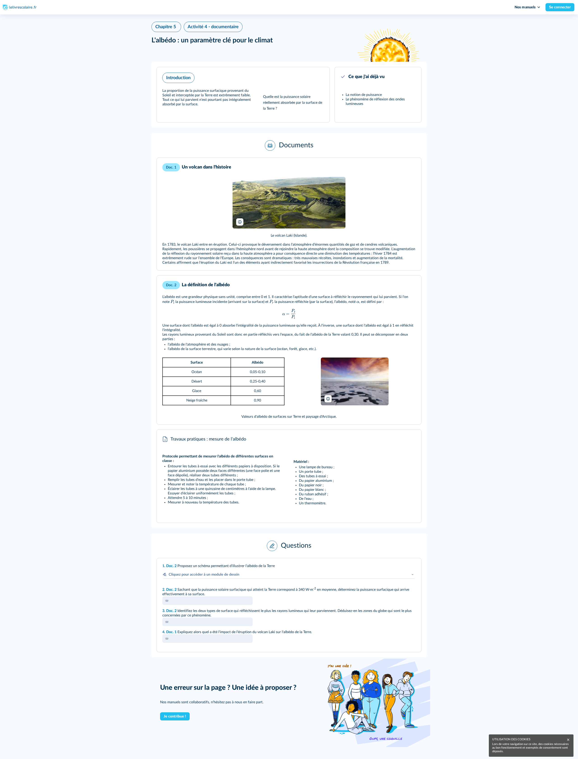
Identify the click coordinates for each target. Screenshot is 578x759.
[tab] (399, 568)
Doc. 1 (171, 632)
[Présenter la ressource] (319, 77)
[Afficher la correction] (399, 568)
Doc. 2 (171, 566)
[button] (243, 94)
